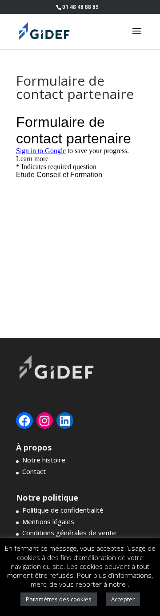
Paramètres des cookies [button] (59, 599)
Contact (34, 471)
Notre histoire (43, 459)
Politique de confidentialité (63, 509)
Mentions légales (48, 521)
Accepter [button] (123, 599)
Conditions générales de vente (69, 532)
